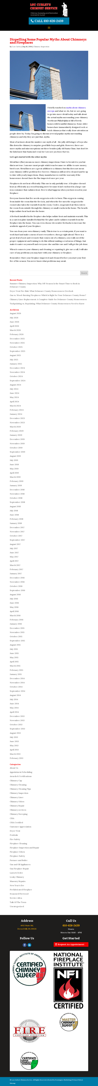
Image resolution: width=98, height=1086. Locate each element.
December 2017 (17, 527)
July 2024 (14, 389)
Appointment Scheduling (21, 772)
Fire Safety (15, 839)
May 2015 (14, 657)
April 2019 (14, 473)
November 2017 (17, 531)
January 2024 (16, 414)
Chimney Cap (16, 780)
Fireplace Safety (17, 856)
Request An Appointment (71, 944)
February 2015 (16, 670)
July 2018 (14, 510)
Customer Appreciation (20, 826)
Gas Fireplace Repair (19, 868)
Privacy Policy (77, 1080)
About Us (14, 768)
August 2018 (15, 506)
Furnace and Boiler (18, 860)
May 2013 (14, 745)
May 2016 (14, 607)
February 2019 (16, 481)
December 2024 (17, 368)
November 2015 (17, 632)
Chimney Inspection (41, 47)
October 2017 (16, 536)
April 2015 (14, 661)
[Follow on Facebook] (25, 945)
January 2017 (16, 573)
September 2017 (17, 540)
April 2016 (14, 611)
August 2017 (15, 544)
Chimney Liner (16, 797)
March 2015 (15, 666)
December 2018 (17, 489)
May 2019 (14, 468)
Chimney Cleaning (18, 785)
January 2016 (16, 624)
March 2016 (15, 615)
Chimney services (18, 810)
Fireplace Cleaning (18, 843)
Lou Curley (16, 47)
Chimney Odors (17, 801)
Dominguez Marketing (63, 1080)
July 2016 (14, 598)
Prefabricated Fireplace (21, 889)
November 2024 (17, 372)
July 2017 (14, 548)
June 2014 (14, 703)
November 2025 (17, 343)
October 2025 (16, 347)
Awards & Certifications (21, 776)
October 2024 (16, 376)
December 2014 (17, 678)
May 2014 (14, 708)
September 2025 (17, 351)
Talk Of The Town (18, 902)
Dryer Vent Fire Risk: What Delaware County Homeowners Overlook (41, 291)
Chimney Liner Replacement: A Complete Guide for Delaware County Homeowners (48, 299)
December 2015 (17, 628)
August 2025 (15, 355)
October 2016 (16, 586)
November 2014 (17, 682)
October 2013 (16, 724)
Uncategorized (17, 906)
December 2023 (17, 418)
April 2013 (14, 749)
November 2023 (17, 422)
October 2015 (16, 636)
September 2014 (17, 691)
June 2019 (14, 464)
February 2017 (16, 569)
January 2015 (16, 674)
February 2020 (17, 431)
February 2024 (17, 410)
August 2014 (15, 695)
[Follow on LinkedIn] (29, 945)
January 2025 (16, 364)
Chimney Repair (17, 805)
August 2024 (15, 385)
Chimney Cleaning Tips (20, 789)
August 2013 (15, 733)
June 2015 (14, 653)
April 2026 (14, 326)
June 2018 (14, 515)
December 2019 (17, 439)
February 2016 (16, 619)
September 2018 (17, 502)
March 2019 (15, 477)
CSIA (12, 818)
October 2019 (16, 447)
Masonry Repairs (17, 881)
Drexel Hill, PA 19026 (26, 929)
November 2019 (17, 443)
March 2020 (15, 426)
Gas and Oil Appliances (20, 864)
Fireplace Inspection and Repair (24, 847)
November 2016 (17, 582)
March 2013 (15, 754)
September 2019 (17, 452)
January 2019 (16, 485)
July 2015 (14, 649)
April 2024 (14, 401)
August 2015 (15, 645)
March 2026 (15, 330)
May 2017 (14, 557)
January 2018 (16, 523)
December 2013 (17, 716)
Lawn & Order (16, 873)
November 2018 (17, 494)
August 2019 (15, 456)
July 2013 (14, 737)
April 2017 (14, 561)
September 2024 (17, 380)
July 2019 (14, 460)
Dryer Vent (15, 831)
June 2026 (14, 322)
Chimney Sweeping (18, 814)
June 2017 (14, 552)
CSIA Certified (16, 822)
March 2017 (15, 565)
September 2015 (17, 640)
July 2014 (14, 699)
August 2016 (15, 594)
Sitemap (12, 1083)
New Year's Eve (17, 885)
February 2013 (16, 758)
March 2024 (15, 406)
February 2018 (16, 519)
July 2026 (14, 317)
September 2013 (17, 728)
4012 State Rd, (26, 925)
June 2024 (14, 393)
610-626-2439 (71, 925)
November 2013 (17, 720)
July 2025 (14, 359)
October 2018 (16, 498)
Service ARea (16, 898)
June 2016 (14, 603)
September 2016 (17, 590)
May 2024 (14, 397)
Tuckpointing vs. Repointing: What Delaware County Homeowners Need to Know (47, 303)
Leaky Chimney (17, 877)
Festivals (14, 835)
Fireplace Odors (17, 852)
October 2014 (16, 687)
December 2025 (17, 338)
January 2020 (16, 435)
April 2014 (14, 712)
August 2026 (15, 313)
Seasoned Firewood (19, 894)
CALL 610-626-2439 (49, 21)
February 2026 (17, 334)
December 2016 (17, 577)
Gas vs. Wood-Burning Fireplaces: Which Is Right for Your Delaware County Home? (48, 295)
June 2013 (14, 741)
